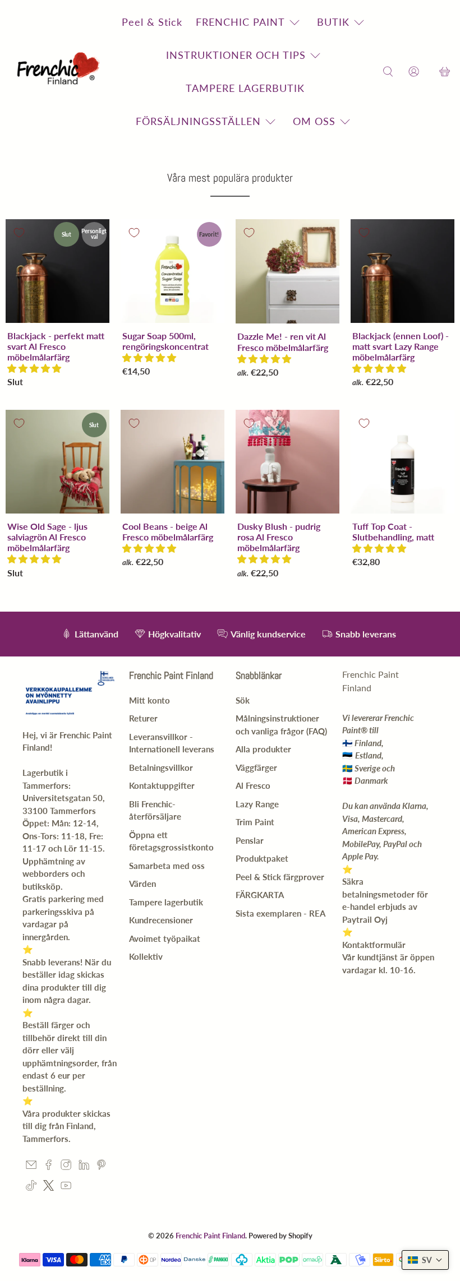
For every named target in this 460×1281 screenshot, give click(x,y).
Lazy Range (257, 804)
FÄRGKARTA (260, 895)
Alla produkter (263, 749)
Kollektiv (146, 956)
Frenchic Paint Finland (210, 1235)
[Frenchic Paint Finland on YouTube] (66, 1187)
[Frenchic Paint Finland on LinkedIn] (84, 1167)
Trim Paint (255, 822)
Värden (142, 883)
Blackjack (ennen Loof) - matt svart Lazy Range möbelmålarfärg (400, 346)
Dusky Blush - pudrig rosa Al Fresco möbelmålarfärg (278, 537)
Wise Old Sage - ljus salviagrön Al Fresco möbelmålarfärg (47, 537)
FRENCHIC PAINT (240, 22)
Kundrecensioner (161, 920)
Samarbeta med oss (167, 866)
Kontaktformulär (374, 945)
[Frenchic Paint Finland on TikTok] (31, 1187)
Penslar (250, 840)
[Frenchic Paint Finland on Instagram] (66, 1167)
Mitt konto (149, 700)
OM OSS (314, 121)
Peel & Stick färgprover (280, 877)
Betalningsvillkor (161, 767)
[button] (34, 368)
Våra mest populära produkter (230, 177)
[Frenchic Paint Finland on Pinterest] (101, 1167)
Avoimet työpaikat (164, 938)
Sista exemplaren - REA (280, 913)
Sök (243, 700)
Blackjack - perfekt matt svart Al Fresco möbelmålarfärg (55, 346)
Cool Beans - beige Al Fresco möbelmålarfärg (167, 531)
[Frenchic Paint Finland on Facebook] (48, 1167)
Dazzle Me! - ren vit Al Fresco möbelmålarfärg (282, 341)
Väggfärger (256, 767)
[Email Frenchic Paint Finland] (31, 1167)
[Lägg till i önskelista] (19, 232)
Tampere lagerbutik (166, 902)
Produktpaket (262, 858)
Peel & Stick (152, 22)
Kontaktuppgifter (162, 785)
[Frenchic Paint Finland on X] (48, 1187)
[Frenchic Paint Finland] (60, 72)
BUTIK (333, 22)
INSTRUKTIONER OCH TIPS (236, 55)
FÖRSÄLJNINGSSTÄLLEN (198, 121)
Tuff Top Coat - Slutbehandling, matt (393, 531)
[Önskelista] (429, 72)
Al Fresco (253, 785)
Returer (143, 718)
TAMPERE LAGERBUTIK (245, 88)
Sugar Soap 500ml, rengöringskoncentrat (165, 341)
